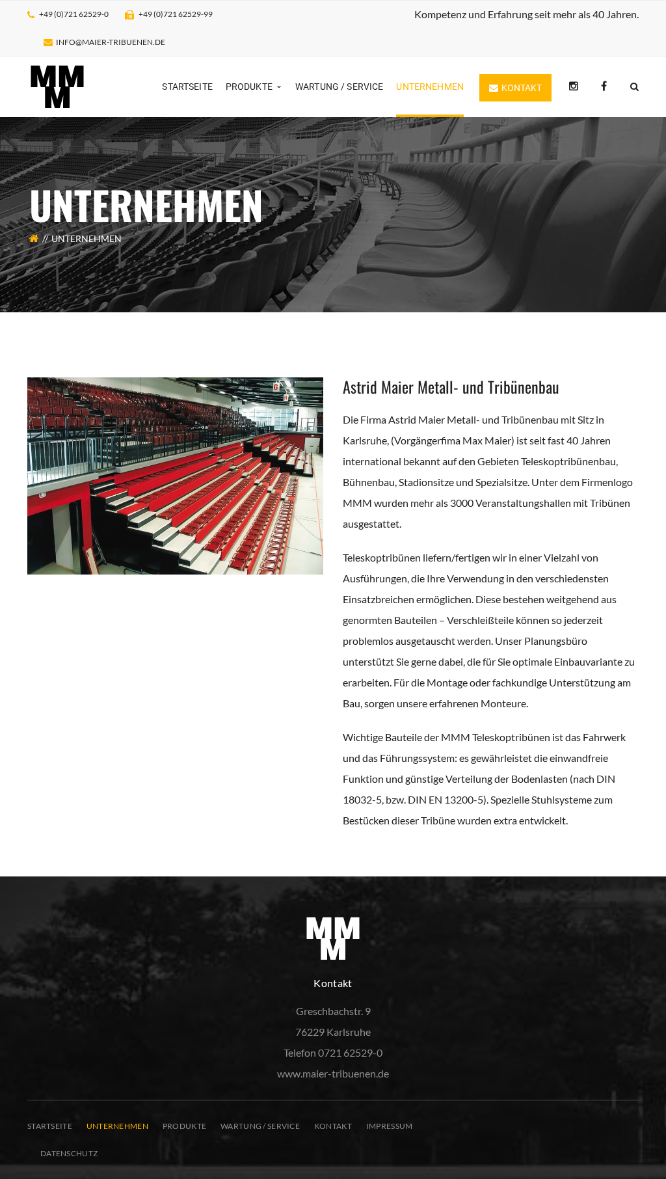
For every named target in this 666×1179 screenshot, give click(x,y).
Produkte (184, 1126)
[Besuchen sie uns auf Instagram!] (574, 86)
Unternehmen (117, 1126)
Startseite (49, 1126)
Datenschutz (69, 1153)
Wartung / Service (260, 1126)
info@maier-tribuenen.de (110, 42)
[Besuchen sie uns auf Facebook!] (604, 86)
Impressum (389, 1126)
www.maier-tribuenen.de (333, 1073)
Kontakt (333, 1126)
